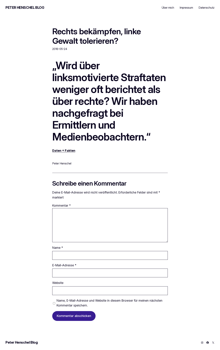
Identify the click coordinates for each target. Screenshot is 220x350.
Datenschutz (206, 7)
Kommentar (61, 205)
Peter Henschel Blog (25, 8)
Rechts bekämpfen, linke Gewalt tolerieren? (96, 36)
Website (57, 283)
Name (57, 247)
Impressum (186, 7)
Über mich (168, 7)
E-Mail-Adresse (64, 265)
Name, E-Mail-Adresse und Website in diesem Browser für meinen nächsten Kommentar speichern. (109, 303)
